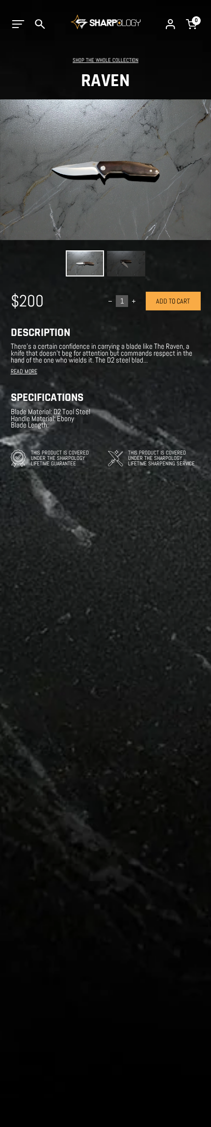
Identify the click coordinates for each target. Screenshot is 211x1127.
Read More (24, 371)
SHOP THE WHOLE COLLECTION (105, 60)
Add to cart (173, 301)
